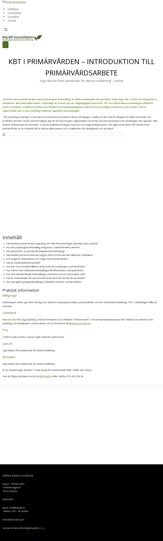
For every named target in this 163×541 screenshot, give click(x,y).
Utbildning (13, 8)
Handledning (14, 12)
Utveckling (13, 16)
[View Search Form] (6, 30)
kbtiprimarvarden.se (80, 323)
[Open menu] (5, 44)
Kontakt (12, 20)
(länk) (42, 527)
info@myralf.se (44, 376)
